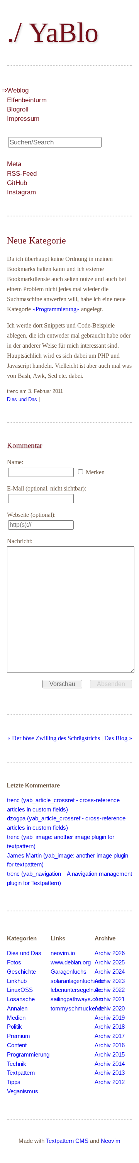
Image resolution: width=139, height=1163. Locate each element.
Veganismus (22, 1091)
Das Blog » (118, 738)
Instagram (21, 192)
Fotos (14, 962)
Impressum (23, 118)
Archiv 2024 (110, 972)
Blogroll (18, 109)
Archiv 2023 (110, 981)
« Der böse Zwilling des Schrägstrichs (53, 738)
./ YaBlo (52, 32)
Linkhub (17, 981)
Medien (16, 1018)
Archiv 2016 (110, 1045)
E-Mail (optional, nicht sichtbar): (46, 488)
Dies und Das (22, 399)
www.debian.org (71, 962)
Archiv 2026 (110, 953)
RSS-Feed (22, 173)
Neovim (110, 1141)
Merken (95, 472)
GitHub (17, 183)
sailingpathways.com (77, 999)
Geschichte (21, 972)
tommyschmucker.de (77, 1008)
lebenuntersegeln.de (76, 990)
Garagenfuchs (68, 972)
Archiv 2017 (110, 1036)
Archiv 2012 (110, 1082)
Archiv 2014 (110, 1064)
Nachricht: (19, 541)
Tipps (13, 1082)
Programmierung (28, 1055)
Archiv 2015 (110, 1055)
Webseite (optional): (31, 514)
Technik (16, 1064)
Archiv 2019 (110, 1018)
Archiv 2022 (110, 990)
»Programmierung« (56, 309)
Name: (15, 462)
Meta (14, 164)
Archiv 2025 (110, 962)
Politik (14, 1027)
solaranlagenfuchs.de (77, 981)
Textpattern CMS (67, 1141)
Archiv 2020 (110, 1008)
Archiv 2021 (110, 999)
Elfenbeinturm (27, 100)
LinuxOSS (20, 990)
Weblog (18, 90)
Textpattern (21, 1073)
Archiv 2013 (110, 1073)
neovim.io (63, 953)
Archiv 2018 (110, 1027)
